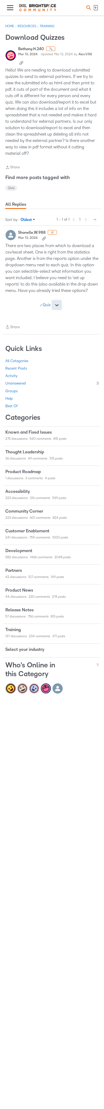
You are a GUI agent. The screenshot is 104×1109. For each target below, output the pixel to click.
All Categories (16, 361)
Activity (11, 376)
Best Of (11, 406)
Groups (11, 391)
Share (12, 168)
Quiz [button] (11, 188)
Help (9, 399)
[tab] (15, 204)
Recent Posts (16, 368)
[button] (88, 7)
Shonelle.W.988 (32, 233)
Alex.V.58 (85, 54)
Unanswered (52, 383)
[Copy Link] (21, 62)
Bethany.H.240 (31, 49)
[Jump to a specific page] (94, 219)
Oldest (27, 220)
